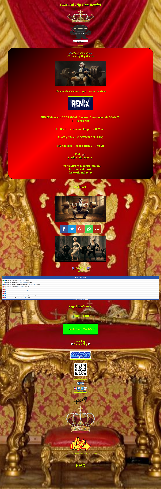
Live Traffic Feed (80, 277)
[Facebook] (64, 229)
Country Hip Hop (21, 280)
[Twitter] (72, 229)
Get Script (75, 299)
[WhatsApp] (89, 229)
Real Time (80, 299)
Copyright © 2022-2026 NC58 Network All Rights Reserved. (80, 453)
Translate (80, 45)
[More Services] (97, 229)
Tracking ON (85, 299)
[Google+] (80, 229)
